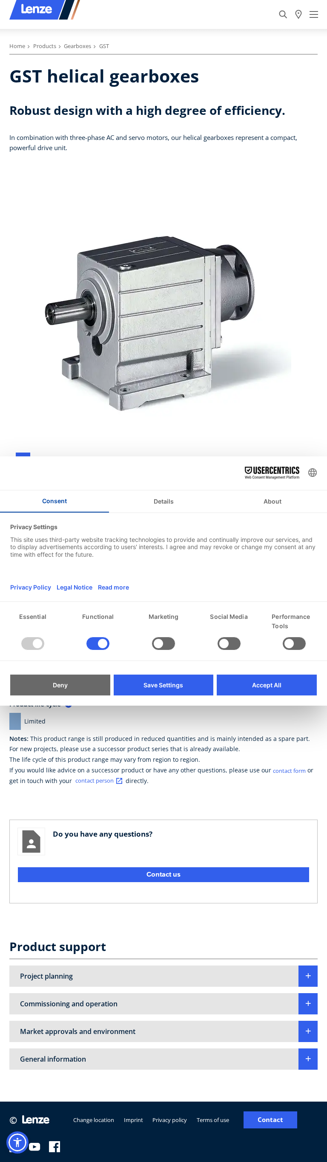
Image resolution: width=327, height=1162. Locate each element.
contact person (94, 780)
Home (17, 46)
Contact (270, 1120)
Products (44, 46)
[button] (163, 976)
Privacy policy (169, 1120)
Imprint (133, 1120)
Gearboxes (77, 46)
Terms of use (213, 1120)
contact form (289, 770)
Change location (93, 1120)
